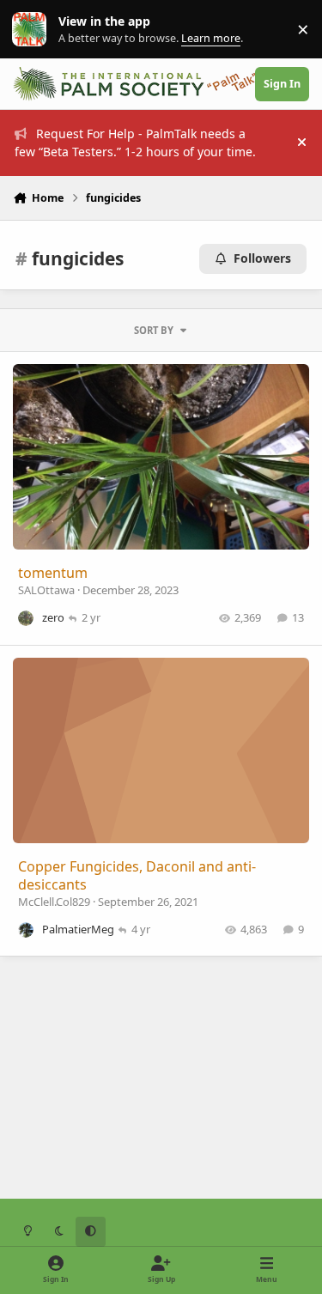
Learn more (33, 29)
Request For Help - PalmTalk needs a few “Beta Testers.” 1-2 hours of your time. (135, 142)
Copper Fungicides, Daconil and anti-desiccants (137, 875)
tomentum (53, 572)
